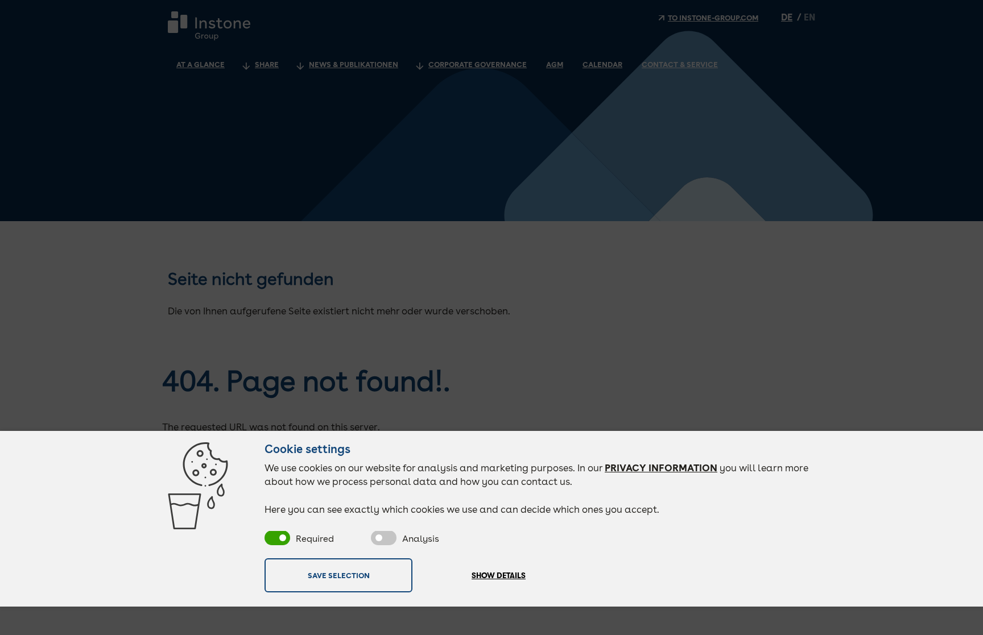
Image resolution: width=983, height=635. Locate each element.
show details (499, 575)
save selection (339, 575)
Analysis (420, 538)
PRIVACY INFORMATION (661, 468)
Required (315, 538)
